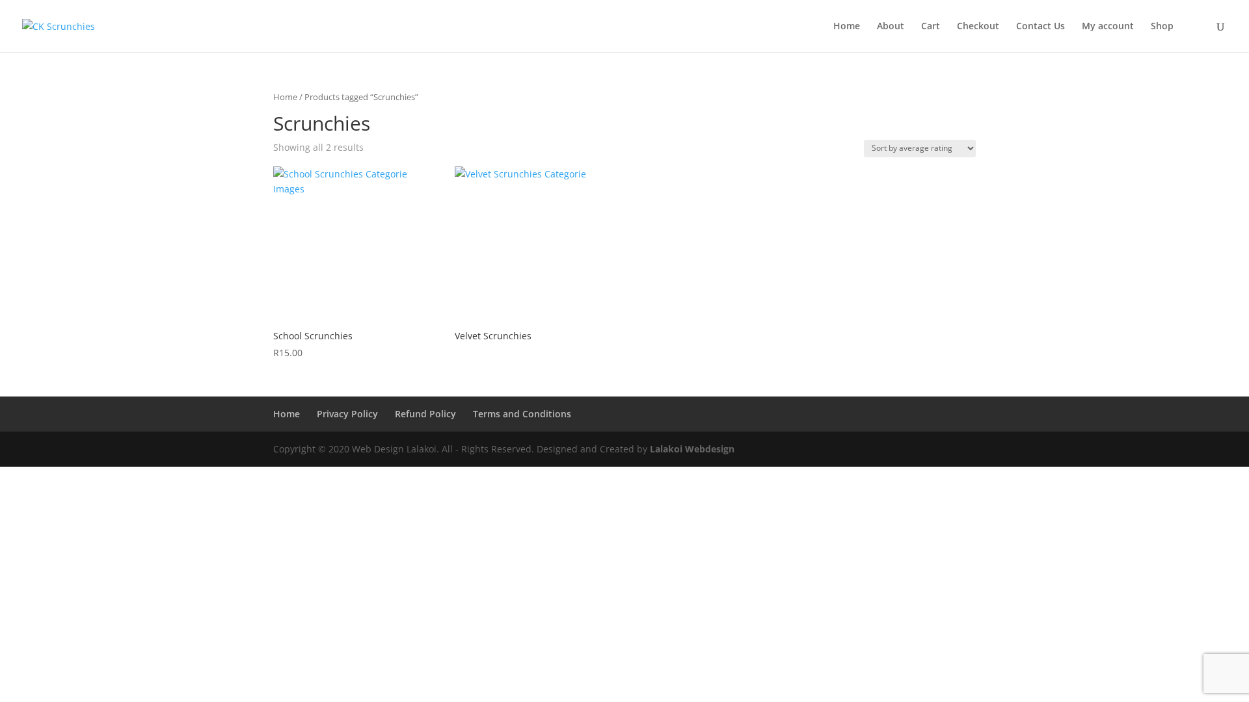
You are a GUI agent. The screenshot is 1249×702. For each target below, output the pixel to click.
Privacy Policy (347, 414)
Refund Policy (425, 414)
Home (846, 26)
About (890, 26)
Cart (930, 26)
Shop (1162, 26)
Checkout (978, 26)
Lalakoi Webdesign (692, 449)
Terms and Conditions (522, 414)
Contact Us (1040, 26)
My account (1108, 26)
